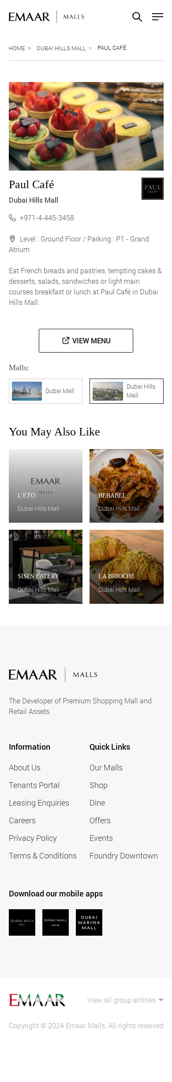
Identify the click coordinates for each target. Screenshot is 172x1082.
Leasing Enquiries (39, 802)
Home (17, 48)
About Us (25, 767)
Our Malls (106, 767)
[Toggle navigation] (155, 17)
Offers (100, 820)
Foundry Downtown (124, 855)
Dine (97, 802)
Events (101, 838)
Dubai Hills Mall (61, 48)
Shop (99, 785)
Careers (22, 820)
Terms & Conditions (43, 855)
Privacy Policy (33, 838)
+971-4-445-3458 (47, 217)
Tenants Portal (34, 785)
